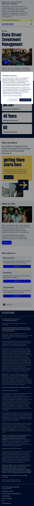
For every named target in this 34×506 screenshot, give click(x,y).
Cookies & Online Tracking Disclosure (12, 95)
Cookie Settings (13, 100)
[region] (17, 88)
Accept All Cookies (25, 100)
